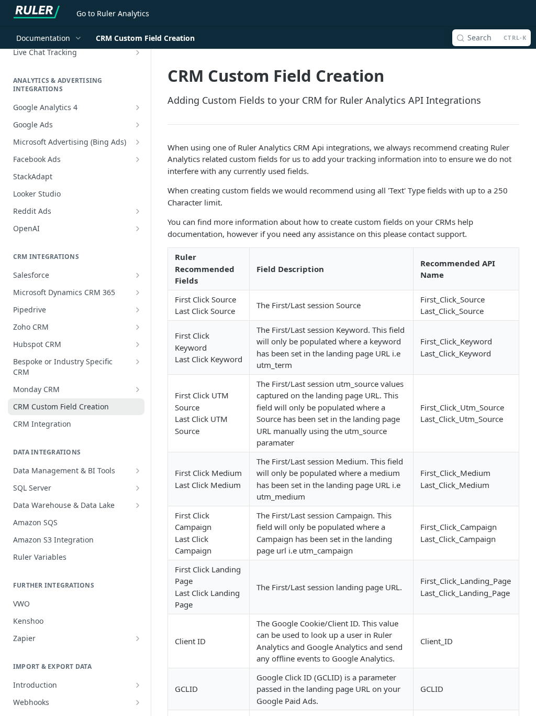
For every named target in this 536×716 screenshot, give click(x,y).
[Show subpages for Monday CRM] (137, 389)
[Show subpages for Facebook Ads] (137, 159)
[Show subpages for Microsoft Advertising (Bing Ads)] (137, 142)
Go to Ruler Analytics (112, 13)
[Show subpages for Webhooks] (137, 702)
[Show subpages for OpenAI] (137, 228)
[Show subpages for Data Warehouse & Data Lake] (137, 505)
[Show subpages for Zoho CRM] (137, 327)
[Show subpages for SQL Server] (137, 488)
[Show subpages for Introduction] (137, 685)
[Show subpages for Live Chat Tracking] (137, 52)
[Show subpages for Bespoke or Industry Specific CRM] (137, 361)
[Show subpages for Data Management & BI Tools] (137, 471)
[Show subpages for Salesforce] (137, 275)
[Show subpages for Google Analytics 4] (137, 107)
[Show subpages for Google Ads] (137, 125)
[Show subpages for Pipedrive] (137, 310)
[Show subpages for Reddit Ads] (137, 211)
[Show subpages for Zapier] (137, 638)
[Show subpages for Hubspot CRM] (137, 344)
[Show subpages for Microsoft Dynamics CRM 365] (137, 292)
